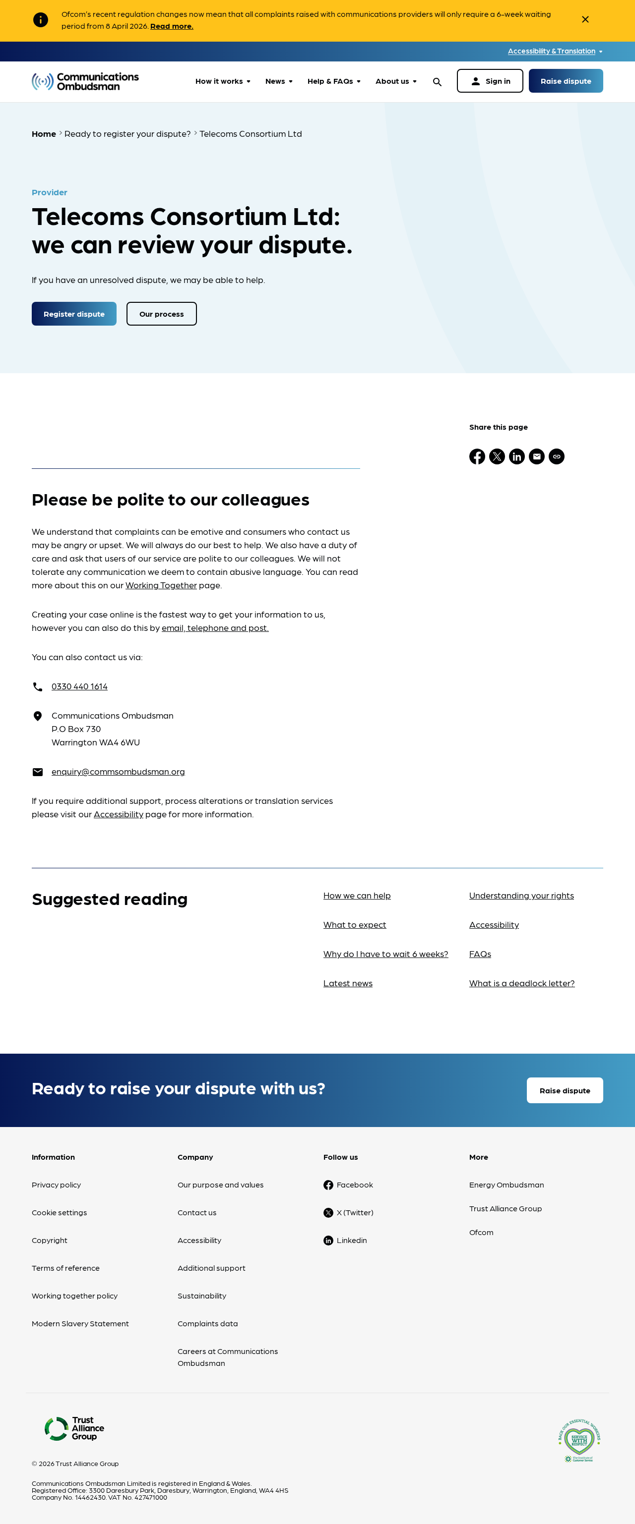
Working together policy (75, 1295)
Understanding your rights (521, 895)
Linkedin (352, 1240)
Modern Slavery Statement (80, 1323)
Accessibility (118, 813)
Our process (161, 313)
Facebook (355, 1184)
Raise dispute (566, 80)
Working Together (161, 584)
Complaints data (208, 1323)
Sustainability (202, 1295)
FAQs (480, 953)
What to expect (354, 924)
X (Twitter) (355, 1212)
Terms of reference (66, 1267)
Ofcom (481, 1232)
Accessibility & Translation (551, 51)
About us (392, 80)
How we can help (357, 895)
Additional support (212, 1267)
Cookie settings (59, 1212)
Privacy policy (56, 1184)
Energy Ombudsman (506, 1184)
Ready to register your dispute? (127, 133)
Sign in (490, 81)
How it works (219, 80)
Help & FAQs (330, 80)
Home (44, 133)
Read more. (171, 25)
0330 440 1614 (80, 685)
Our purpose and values (221, 1184)
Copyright (49, 1240)
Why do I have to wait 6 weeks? (385, 953)
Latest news (348, 982)
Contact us (197, 1212)
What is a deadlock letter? (522, 982)
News (275, 80)
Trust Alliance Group (505, 1208)
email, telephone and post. (215, 627)
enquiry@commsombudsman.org (118, 771)
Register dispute (74, 313)
